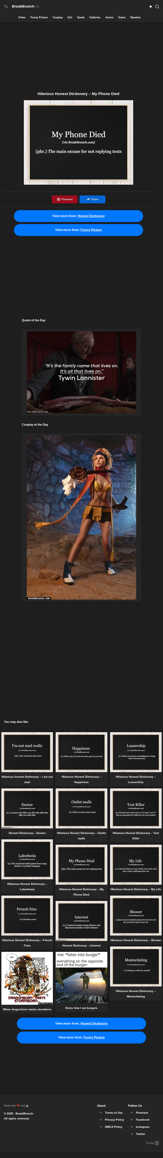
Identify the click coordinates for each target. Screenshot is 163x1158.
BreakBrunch (24, 1113)
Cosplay (58, 17)
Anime (109, 17)
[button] (151, 7)
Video (21, 17)
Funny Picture (39, 17)
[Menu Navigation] (6, 7)
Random (135, 17)
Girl (70, 17)
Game (121, 17)
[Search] (157, 7)
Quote (80, 17)
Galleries (94, 17)
